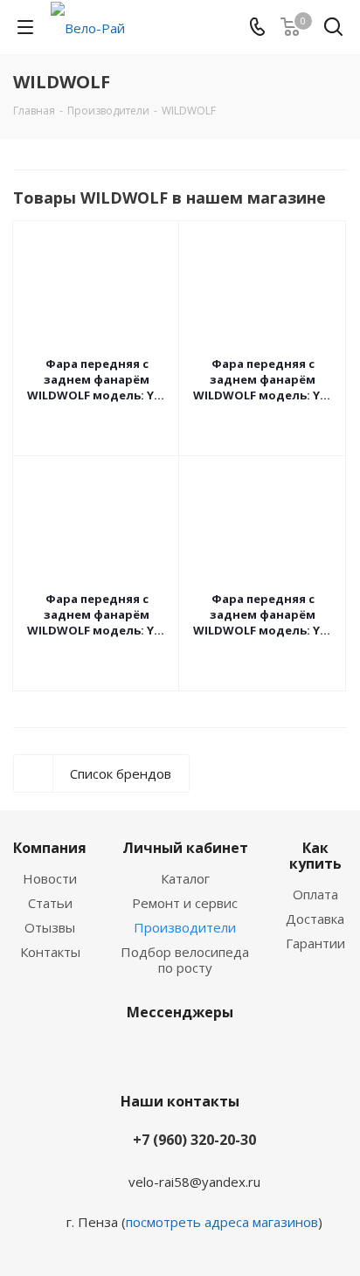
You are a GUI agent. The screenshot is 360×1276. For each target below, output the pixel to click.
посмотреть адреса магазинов (222, 1222)
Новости (50, 878)
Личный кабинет (185, 847)
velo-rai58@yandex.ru (194, 1181)
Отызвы (49, 927)
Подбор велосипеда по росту (185, 959)
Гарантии (315, 943)
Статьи (50, 903)
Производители (185, 927)
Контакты (50, 951)
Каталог (185, 878)
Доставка (315, 918)
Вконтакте (153, 1053)
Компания (50, 847)
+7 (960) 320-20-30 (194, 1139)
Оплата (315, 894)
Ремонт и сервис (185, 903)
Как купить (315, 855)
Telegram (197, 1053)
